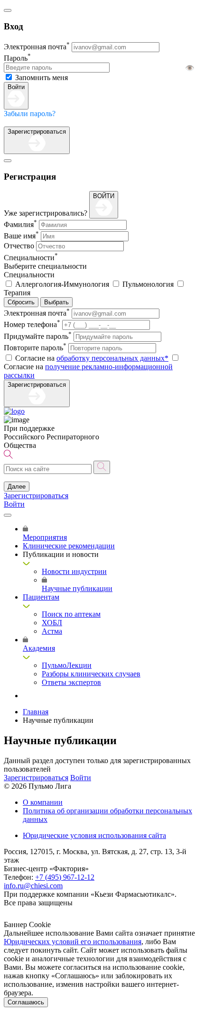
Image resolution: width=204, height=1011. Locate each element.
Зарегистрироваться (37, 131)
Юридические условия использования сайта (94, 835)
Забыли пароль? (30, 113)
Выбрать (56, 302)
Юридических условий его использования (72, 942)
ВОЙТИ (103, 196)
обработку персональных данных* (112, 358)
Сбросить (21, 302)
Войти (16, 87)
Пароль (17, 58)
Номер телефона (32, 324)
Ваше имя (21, 236)
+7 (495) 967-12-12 (64, 877)
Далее (17, 486)
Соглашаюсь (26, 1002)
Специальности (31, 258)
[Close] (7, 10)
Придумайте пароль (38, 336)
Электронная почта (37, 47)
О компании (43, 802)
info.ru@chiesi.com (33, 886)
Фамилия (20, 224)
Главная (35, 712)
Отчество (19, 246)
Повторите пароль (35, 348)
